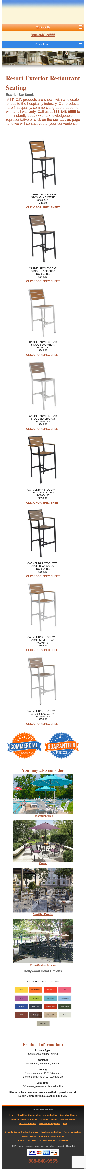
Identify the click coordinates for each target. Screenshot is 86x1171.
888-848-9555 (43, 35)
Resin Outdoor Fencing (43, 965)
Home (12, 1115)
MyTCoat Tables (67, 1119)
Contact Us (43, 27)
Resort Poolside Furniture (51, 1136)
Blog (65, 1123)
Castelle (44, 1119)
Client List (63, 1141)
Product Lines (42, 44)
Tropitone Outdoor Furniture (23, 1119)
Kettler (43, 863)
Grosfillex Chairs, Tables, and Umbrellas (37, 1115)
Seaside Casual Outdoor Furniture (21, 1132)
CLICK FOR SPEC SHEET (43, 207)
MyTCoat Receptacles (49, 1123)
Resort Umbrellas (72, 1132)
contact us (62, 120)
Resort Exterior (29, 1136)
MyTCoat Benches (27, 1123)
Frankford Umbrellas (51, 1132)
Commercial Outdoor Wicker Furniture (36, 1141)
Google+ (70, 1146)
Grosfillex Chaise (68, 1115)
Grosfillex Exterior (43, 914)
